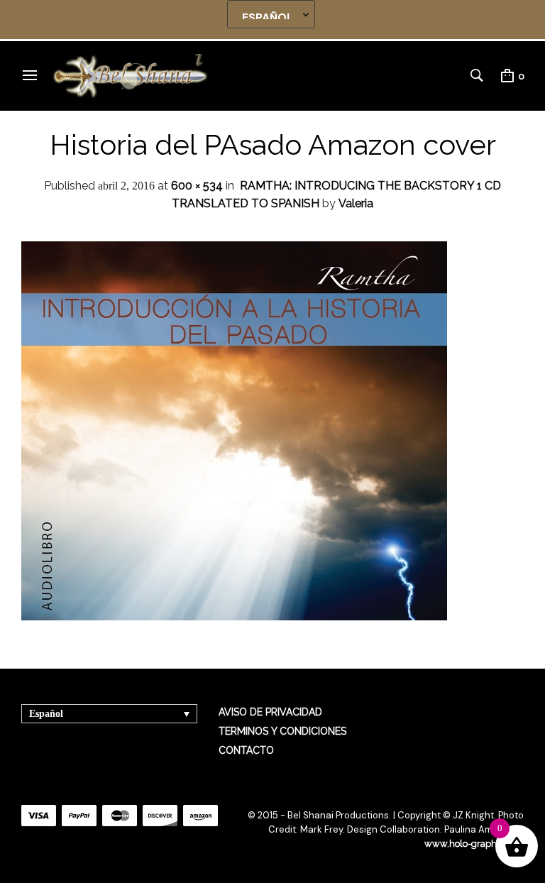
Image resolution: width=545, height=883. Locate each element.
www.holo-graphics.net (474, 843)
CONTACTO (246, 750)
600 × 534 (197, 185)
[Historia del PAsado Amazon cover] (234, 616)
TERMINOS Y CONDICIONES (282, 731)
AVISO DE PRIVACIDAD (270, 712)
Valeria (355, 203)
